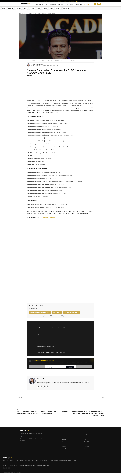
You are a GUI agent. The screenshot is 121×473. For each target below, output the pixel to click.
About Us (86, 434)
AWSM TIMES (79, 4)
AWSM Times (86, 451)
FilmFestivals (66, 8)
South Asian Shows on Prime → (71, 312)
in (97, 4)
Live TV (63, 451)
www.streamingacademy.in (47, 217)
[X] (47, 386)
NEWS (66, 4)
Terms (37, 460)
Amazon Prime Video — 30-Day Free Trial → (40, 312)
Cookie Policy (46, 460)
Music (38, 8)
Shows (25, 8)
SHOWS (46, 4)
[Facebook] (38, 386)
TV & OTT (32, 8)
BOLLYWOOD (53, 4)
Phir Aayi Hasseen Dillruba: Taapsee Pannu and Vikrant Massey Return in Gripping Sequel (36, 413)
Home (36, 4)
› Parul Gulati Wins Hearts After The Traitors (46, 340)
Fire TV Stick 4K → (57, 312)
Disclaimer (41, 460)
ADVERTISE (86, 4)
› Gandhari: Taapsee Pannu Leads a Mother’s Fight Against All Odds (51, 327)
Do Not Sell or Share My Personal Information (68, 460)
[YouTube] (44, 386)
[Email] (97, 402)
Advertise (86, 437)
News (26, 460)
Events (51, 8)
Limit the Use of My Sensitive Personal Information (12, 462)
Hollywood (18, 8)
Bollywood (10, 8)
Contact (85, 439)
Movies (63, 441)
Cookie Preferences (54, 460)
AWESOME (25, 4)
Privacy (85, 448)
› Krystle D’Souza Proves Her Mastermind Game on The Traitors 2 (51, 334)
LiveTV (3, 8)
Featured (45, 8)
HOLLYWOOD (60, 4)
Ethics (85, 444)
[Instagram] (41, 386)
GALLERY (72, 4)
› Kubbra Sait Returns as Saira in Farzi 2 (45, 346)
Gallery (29, 460)
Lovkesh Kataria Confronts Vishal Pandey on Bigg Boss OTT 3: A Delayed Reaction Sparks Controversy (83, 414)
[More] (101, 402)
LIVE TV (41, 4)
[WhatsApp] (93, 402)
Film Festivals (65, 448)
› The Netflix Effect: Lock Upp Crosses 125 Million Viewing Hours (51, 352)
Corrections (86, 446)
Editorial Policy (87, 441)
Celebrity (58, 8)
